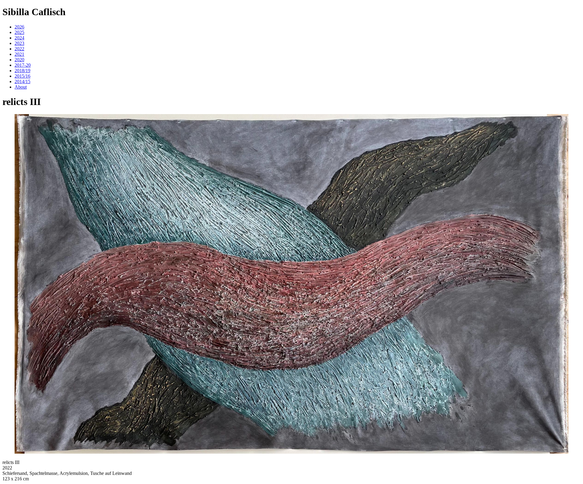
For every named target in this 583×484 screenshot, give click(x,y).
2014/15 (22, 81)
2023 (19, 43)
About (21, 87)
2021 (19, 54)
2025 (19, 32)
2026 (19, 26)
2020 (19, 59)
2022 (19, 48)
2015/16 (22, 76)
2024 (19, 37)
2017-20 (23, 65)
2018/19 (22, 70)
